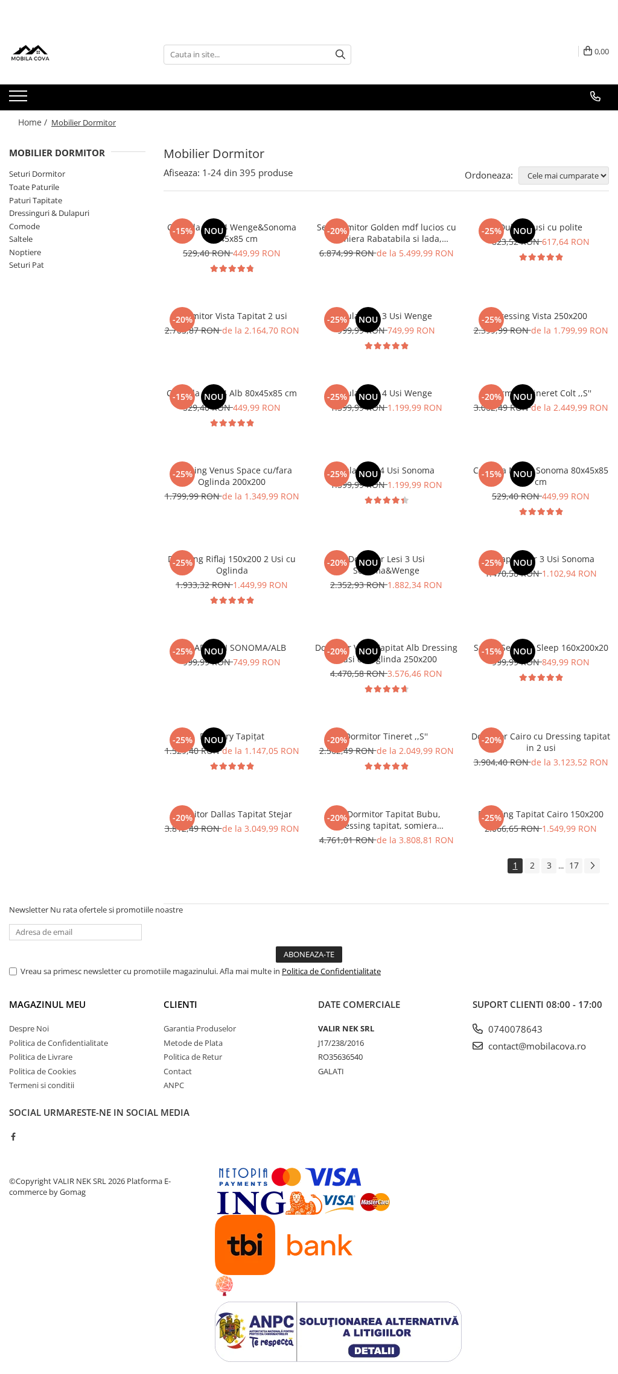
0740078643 (514, 1029)
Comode (24, 226)
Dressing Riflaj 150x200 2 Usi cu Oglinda (232, 564)
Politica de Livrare (40, 1056)
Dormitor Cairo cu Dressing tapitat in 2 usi (540, 741)
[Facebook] (13, 1136)
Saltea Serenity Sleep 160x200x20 (541, 647)
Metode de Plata (193, 1042)
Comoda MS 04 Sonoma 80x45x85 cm (540, 475)
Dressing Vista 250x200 (540, 315)
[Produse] (19, 99)
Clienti (180, 1004)
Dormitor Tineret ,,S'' (386, 736)
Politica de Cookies (42, 1071)
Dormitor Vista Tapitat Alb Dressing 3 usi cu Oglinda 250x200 (386, 653)
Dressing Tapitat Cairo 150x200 (541, 814)
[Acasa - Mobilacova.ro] (69, 54)
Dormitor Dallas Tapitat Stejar (232, 814)
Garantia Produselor (200, 1028)
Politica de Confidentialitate (331, 971)
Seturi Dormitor (37, 173)
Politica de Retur (193, 1056)
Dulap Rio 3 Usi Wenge (386, 315)
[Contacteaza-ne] (595, 96)
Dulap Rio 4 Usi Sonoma (386, 470)
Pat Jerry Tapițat (232, 736)
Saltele (21, 238)
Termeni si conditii (41, 1085)
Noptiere (25, 252)
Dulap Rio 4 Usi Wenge (386, 393)
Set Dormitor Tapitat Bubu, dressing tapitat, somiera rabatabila (386, 819)
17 (574, 865)
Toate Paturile (34, 187)
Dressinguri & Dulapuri (49, 212)
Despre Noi (29, 1028)
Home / (33, 122)
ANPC (174, 1085)
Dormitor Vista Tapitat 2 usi (232, 315)
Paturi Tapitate (35, 200)
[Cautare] (340, 55)
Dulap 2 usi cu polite (540, 227)
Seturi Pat (26, 264)
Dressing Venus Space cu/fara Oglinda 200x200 (231, 475)
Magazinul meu (47, 1004)
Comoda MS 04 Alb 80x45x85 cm (232, 393)
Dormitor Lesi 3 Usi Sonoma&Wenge (386, 564)
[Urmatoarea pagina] (592, 865)
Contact (178, 1071)
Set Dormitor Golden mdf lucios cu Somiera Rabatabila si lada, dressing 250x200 (386, 232)
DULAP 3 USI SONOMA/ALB (232, 647)
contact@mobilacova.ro (536, 1046)
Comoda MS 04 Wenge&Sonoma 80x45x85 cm (231, 232)
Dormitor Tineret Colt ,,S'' (540, 393)
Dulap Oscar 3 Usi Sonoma (540, 559)
